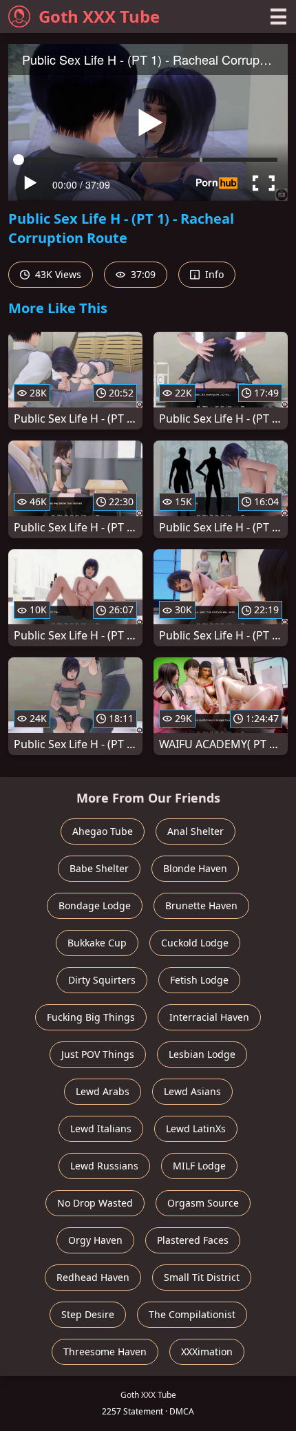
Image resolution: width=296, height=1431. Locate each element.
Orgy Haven (95, 1240)
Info (213, 274)
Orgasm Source (203, 1202)
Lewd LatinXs (196, 1128)
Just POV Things (97, 1054)
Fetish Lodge (199, 979)
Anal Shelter (195, 831)
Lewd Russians (104, 1165)
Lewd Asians (192, 1091)
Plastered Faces (193, 1240)
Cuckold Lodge (195, 942)
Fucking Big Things (91, 1017)
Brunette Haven (201, 905)
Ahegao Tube (102, 831)
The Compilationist (192, 1314)
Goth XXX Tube (99, 16)
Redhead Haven (92, 1277)
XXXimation (207, 1351)
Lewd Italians (100, 1128)
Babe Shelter (99, 868)
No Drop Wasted (95, 1202)
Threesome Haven (105, 1351)
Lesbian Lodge (202, 1054)
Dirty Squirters (102, 979)
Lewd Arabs (102, 1091)
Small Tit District (202, 1277)
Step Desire (87, 1314)
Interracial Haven (209, 1017)
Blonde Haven (195, 868)
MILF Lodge (199, 1165)
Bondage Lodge (95, 905)
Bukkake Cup (97, 942)
